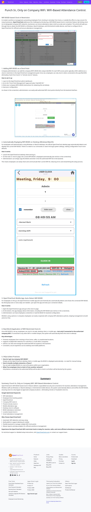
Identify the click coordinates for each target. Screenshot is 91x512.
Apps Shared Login (32, 493)
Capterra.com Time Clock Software (54, 483)
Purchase (63, 2)
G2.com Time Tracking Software (53, 485)
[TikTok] (19, 475)
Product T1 (30, 485)
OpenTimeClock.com (43, 432)
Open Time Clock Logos (71, 483)
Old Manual (68, 487)
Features (26, 2)
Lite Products (68, 485)
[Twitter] (17, 475)
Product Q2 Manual (70, 490)
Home (21, 2)
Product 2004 (30, 490)
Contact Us (69, 2)
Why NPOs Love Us (51, 462)
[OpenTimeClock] (8, 2)
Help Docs (35, 2)
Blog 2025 (48, 465)
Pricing (58, 2)
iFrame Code (74, 457)
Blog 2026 (48, 467)
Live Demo (46, 2)
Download (52, 2)
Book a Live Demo (63, 457)
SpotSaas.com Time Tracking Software (54, 497)
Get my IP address (13, 491)
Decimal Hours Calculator (15, 489)
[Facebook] (13, 475)
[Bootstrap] (16, 455)
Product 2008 (30, 487)
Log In (80, 2)
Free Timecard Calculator (15, 487)
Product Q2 (30, 483)
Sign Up (87, 2)
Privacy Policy (49, 457)
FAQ (35, 467)
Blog (40, 2)
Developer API (37, 465)
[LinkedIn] (11, 475)
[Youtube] (15, 475)
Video (30, 2)
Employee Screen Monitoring (16, 499)
